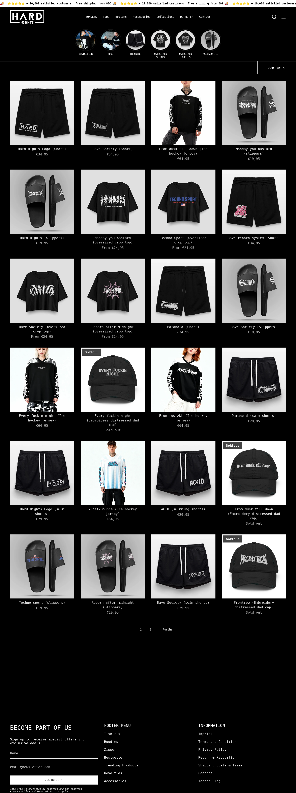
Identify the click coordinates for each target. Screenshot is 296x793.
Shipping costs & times (220, 765)
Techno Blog (209, 781)
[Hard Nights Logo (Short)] (42, 113)
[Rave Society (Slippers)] (254, 291)
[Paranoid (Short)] (183, 291)
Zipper (110, 750)
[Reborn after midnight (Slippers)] (113, 566)
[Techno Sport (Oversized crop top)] (183, 202)
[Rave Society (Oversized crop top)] (42, 291)
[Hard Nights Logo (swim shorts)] (42, 473)
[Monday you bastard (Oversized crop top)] (113, 202)
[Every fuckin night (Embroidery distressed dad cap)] (113, 380)
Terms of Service (48, 791)
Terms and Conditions (218, 742)
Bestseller (114, 757)
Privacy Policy (20, 791)
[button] (106, 17)
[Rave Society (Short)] (113, 113)
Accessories (115, 781)
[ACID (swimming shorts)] (183, 473)
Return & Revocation (217, 757)
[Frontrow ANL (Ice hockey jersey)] (183, 380)
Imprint (205, 734)
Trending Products (121, 765)
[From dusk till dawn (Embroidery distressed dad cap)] (254, 473)
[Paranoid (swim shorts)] (254, 380)
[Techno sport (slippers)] (42, 566)
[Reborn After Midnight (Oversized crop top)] (113, 291)
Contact (205, 773)
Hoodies (111, 742)
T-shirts (112, 734)
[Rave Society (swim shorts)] (183, 566)
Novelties (113, 773)
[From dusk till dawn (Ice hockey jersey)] (183, 113)
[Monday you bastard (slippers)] (254, 113)
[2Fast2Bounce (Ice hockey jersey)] (113, 473)
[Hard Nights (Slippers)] (42, 202)
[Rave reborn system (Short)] (254, 202)
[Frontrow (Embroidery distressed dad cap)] (254, 566)
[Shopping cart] (283, 16)
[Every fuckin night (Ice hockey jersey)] (42, 380)
